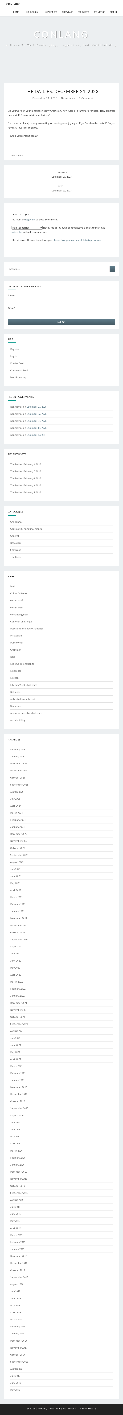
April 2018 (15, 1312)
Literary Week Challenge (23, 684)
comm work (16, 607)
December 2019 (18, 1171)
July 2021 (15, 1038)
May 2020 (15, 1136)
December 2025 (18, 763)
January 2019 (17, 1249)
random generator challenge (26, 713)
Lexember (15, 670)
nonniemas (68, 98)
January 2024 (17, 826)
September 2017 (19, 1361)
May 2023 (15, 883)
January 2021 (17, 1080)
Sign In (113, 12)
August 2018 (17, 1284)
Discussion (32, 12)
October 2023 (17, 848)
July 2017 (15, 1375)
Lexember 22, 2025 (36, 413)
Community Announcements (26, 528)
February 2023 (17, 904)
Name (11, 295)
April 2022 (15, 974)
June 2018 (15, 1298)
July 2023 (15, 869)
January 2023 (17, 911)
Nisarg (92, 1408)
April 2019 (15, 1228)
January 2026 (17, 756)
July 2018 (15, 1291)
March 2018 (16, 1319)
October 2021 (17, 1016)
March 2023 (16, 897)
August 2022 (17, 946)
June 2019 (15, 1213)
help (12, 656)
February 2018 (17, 1326)
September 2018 (19, 1277)
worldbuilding (17, 720)
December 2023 (18, 833)
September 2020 (19, 1108)
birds (13, 586)
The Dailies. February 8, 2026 (25, 464)
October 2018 (17, 1270)
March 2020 (16, 1150)
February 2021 (17, 1073)
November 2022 (18, 925)
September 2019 (19, 1192)
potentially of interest (22, 698)
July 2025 (15, 798)
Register (15, 349)
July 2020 (15, 1122)
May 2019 (15, 1220)
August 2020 (17, 1115)
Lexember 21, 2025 (36, 420)
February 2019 (17, 1242)
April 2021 (15, 1059)
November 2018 (18, 1263)
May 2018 (15, 1305)
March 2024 (16, 812)
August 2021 (17, 1030)
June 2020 (15, 1129)
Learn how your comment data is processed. (78, 240)
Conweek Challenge (21, 621)
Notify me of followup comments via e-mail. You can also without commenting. (58, 229)
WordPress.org (18, 377)
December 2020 (18, 1087)
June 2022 (15, 960)
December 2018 (18, 1256)
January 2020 (17, 1164)
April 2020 (15, 1143)
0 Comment (86, 98)
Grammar (15, 649)
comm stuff (16, 600)
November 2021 (18, 1009)
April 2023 (15, 890)
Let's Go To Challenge (22, 663)
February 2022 (17, 988)
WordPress (69, 1408)
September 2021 (19, 1023)
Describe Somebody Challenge (26, 628)
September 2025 (19, 784)
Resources (83, 12)
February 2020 (17, 1157)
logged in (30, 219)
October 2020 (17, 1101)
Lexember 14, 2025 (36, 427)
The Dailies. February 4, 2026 (25, 492)
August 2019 (17, 1199)
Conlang (13, 4)
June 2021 (15, 1045)
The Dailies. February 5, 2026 (25, 485)
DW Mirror (99, 12)
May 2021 (15, 1052)
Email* (11, 307)
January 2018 (17, 1333)
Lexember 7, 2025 (35, 434)
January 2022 (17, 995)
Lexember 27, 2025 (36, 406)
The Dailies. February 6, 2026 (25, 478)
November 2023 (18, 840)
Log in (13, 356)
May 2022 (15, 967)
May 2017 (15, 1389)
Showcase (67, 12)
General (14, 535)
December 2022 (18, 918)
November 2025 (18, 770)
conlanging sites (19, 614)
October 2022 (17, 932)
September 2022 (19, 939)
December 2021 (18, 1002)
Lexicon (14, 677)
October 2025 (17, 777)
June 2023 (15, 876)
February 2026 (17, 749)
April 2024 (15, 805)
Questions (15, 706)
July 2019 (15, 1206)
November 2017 (18, 1347)
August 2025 (17, 791)
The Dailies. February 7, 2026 (25, 471)
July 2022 (15, 953)
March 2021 (16, 1066)
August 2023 (17, 862)
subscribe (17, 231)
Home (16, 12)
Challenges (51, 12)
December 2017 (18, 1340)
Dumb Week (16, 642)
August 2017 (17, 1368)
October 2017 (17, 1354)
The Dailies (17, 155)
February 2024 (17, 819)
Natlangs (15, 691)
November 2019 (18, 1178)
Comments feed (19, 370)
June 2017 (15, 1382)
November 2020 (18, 1094)
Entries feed (17, 363)
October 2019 (17, 1185)
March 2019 (16, 1235)
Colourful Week (18, 593)
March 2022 (16, 981)
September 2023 (19, 855)
